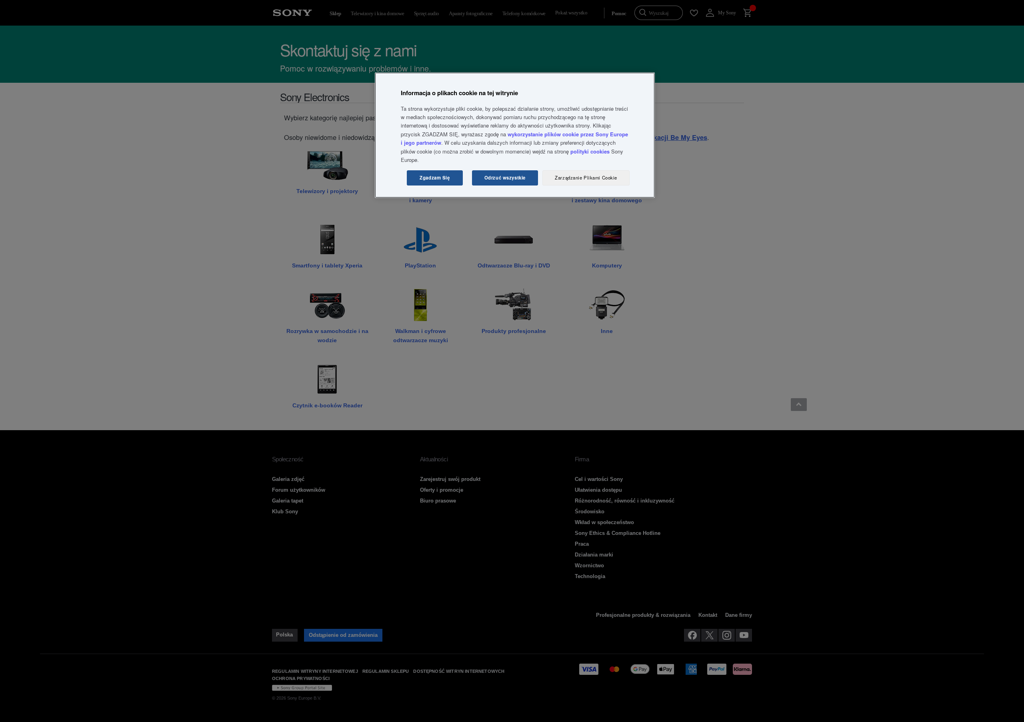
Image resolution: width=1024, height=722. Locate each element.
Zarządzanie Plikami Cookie (586, 177)
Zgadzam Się (435, 177)
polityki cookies (590, 151)
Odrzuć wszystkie (505, 177)
